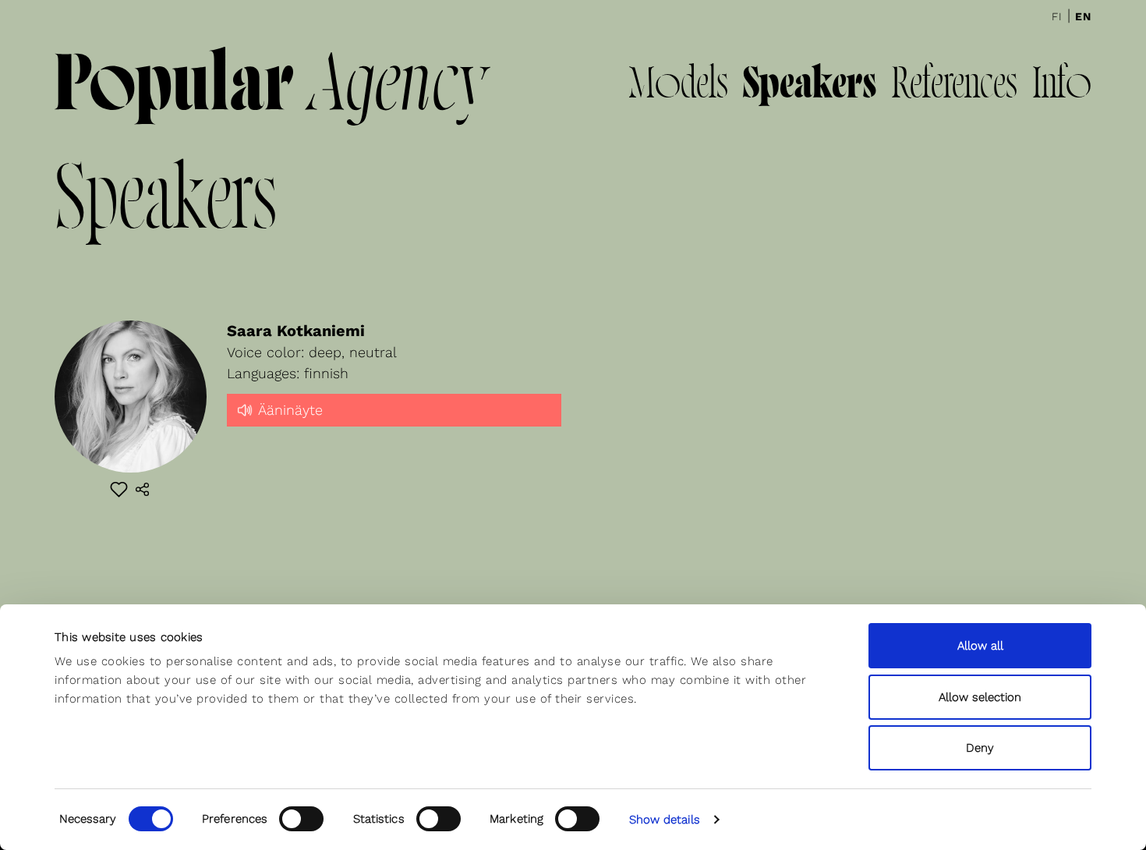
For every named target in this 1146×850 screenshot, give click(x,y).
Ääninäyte (290, 410)
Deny (980, 748)
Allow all (980, 646)
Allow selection (980, 697)
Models (678, 86)
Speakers (809, 86)
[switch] (301, 818)
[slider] (394, 423)
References (954, 86)
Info (1061, 86)
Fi (1057, 16)
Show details (664, 820)
